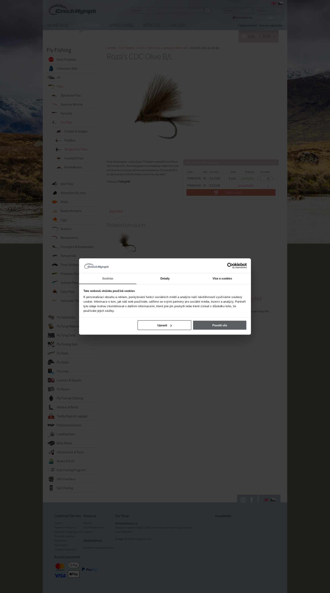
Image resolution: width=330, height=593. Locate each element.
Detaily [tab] (165, 278)
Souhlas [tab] (107, 278)
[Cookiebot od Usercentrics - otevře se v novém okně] (230, 266)
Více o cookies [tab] (222, 278)
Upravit (162, 325)
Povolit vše (219, 325)
